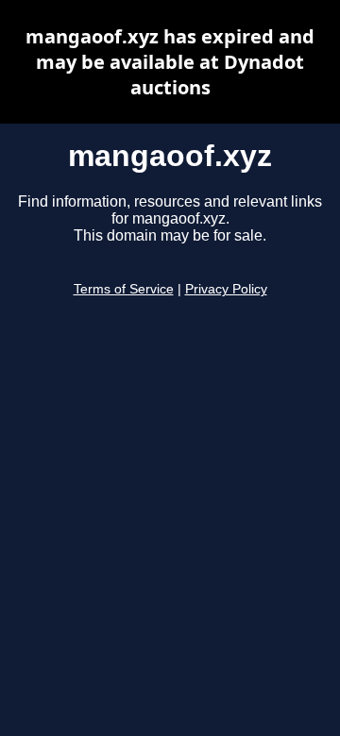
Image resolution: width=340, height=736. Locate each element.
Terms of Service (124, 289)
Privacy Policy (226, 289)
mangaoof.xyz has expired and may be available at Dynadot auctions (170, 62)
